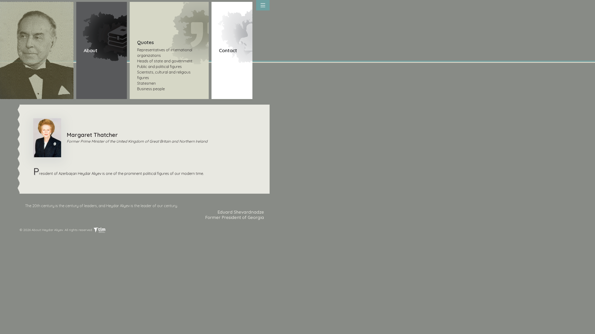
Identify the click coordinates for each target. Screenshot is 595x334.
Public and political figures (159, 66)
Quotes (145, 42)
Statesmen (146, 83)
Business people (151, 89)
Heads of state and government (164, 61)
